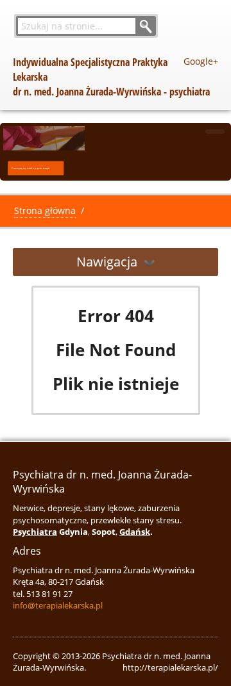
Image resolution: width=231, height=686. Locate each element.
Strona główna (45, 210)
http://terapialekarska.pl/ (170, 667)
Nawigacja (106, 261)
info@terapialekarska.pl (58, 605)
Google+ (201, 61)
